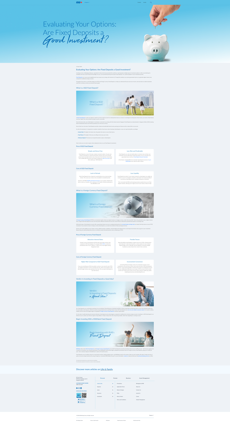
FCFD (103, 244)
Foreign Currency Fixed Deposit (83, 220)
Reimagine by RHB (140, 383)
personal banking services (143, 356)
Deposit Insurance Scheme (121, 420)
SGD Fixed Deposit (81, 117)
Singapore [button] (87, 2)
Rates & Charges (120, 390)
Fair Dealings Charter (79, 420)
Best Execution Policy (136, 420)
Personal (102, 378)
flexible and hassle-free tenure (93, 180)
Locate (144, 2)
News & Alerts (120, 396)
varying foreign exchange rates (128, 224)
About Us (138, 386)
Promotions (119, 383)
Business (128, 378)
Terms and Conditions (121, 399)
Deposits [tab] (99, 386)
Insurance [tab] (99, 393)
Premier (115, 378)
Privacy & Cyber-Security (94, 420)
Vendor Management (140, 399)
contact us (126, 356)
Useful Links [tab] (99, 383)
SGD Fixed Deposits (90, 348)
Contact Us (138, 390)
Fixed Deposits (79, 77)
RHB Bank (78, 348)
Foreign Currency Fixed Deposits (107, 311)
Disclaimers (108, 420)
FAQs (118, 393)
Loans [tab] (98, 390)
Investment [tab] (99, 396)
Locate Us (138, 393)
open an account (106, 158)
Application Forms (121, 386)
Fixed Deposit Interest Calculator (141, 157)
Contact (139, 2)
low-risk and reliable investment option (136, 309)
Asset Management (144, 378)
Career (137, 396)
